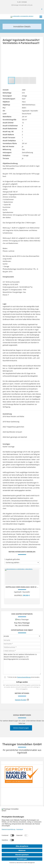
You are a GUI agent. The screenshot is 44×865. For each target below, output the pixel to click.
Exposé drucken (20, 700)
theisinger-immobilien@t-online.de (22, 5)
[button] (39, 49)
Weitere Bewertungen (21, 728)
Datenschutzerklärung (24, 677)
